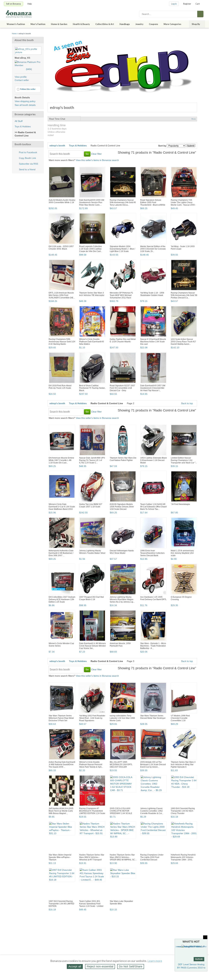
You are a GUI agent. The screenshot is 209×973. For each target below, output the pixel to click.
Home (14, 34)
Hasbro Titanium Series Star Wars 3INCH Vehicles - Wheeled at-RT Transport (91, 857)
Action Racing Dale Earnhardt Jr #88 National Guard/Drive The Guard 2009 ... (62, 764)
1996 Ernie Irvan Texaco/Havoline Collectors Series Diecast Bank (152, 553)
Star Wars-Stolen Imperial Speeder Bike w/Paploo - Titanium (60, 857)
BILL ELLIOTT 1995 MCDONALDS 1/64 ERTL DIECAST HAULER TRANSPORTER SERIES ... (122, 766)
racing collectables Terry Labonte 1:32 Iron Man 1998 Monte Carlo (122, 718)
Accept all (74, 966)
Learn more (154, 961)
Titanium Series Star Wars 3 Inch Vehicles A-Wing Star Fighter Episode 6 (183, 764)
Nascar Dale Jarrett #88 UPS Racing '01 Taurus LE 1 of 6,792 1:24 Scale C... (92, 460)
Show (193, 119)
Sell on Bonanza (13, 3)
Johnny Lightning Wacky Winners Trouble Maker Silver (92, 551)
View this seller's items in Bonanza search (97, 160)
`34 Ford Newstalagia (180, 504)
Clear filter (96, 154)
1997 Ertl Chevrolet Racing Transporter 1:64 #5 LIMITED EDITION (61, 903)
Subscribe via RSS (28, 163)
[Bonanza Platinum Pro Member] (28, 65)
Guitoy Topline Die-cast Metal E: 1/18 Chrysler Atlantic (123, 340)
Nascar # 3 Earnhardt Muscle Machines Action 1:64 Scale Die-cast (153, 341)
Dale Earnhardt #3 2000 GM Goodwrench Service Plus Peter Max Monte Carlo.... (91, 202)
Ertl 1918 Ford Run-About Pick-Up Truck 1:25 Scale (60, 386)
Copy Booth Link (27, 158)
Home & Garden (59, 24)
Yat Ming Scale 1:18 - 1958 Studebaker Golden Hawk (152, 294)
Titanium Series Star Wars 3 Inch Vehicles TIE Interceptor (91, 294)
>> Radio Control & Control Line (25, 134)
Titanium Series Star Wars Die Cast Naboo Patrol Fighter (123, 459)
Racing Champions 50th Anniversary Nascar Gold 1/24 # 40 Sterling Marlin (62, 341)
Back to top (187, 403)
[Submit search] (200, 14)
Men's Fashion (38, 24)
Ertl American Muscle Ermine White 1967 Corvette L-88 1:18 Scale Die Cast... (61, 460)
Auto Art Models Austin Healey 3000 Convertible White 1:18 (62, 201)
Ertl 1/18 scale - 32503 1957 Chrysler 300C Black (61, 247)
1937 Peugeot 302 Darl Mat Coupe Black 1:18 (91, 598)
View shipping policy (25, 101)
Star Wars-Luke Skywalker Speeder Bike (121, 902)
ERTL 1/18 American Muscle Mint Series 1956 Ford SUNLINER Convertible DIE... (62, 295)
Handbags (125, 24)
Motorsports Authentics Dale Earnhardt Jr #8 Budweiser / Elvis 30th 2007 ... (61, 553)
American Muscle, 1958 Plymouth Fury (120, 644)
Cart (197, 3)
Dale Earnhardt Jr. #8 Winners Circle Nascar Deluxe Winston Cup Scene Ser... (92, 645)
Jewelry (139, 24)
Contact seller (22, 80)
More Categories (172, 24)
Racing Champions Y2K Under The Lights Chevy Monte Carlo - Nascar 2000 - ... (183, 203)
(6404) (23, 69)
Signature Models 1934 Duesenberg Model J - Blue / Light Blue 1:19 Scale (122, 248)
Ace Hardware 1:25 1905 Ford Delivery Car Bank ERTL (153, 598)
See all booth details (25, 105)
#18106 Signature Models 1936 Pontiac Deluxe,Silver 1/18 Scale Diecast (122, 506)
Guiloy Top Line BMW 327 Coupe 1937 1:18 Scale (90, 505)
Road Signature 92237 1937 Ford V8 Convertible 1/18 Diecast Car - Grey (122, 388)
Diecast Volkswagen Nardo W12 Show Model (122, 551)
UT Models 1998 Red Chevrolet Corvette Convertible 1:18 (180, 718)
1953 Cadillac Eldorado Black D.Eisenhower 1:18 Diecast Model (153, 460)
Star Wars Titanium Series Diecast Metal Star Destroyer (153, 717)
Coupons (153, 24)
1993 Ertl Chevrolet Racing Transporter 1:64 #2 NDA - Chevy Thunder (183, 810)
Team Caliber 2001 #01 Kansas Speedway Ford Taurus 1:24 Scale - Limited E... (91, 905)
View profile (21, 77)
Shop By (196, 24)
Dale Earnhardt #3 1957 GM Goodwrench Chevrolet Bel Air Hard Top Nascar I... (152, 388)
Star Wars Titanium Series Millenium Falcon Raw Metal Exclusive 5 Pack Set (61, 718)
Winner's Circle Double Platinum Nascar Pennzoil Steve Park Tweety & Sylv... (91, 764)
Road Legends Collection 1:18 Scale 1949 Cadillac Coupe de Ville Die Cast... (90, 248)
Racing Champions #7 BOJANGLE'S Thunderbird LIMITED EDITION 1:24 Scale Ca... (92, 812)
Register (187, 3)
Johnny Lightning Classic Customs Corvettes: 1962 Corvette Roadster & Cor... (151, 810)
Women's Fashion (16, 24)
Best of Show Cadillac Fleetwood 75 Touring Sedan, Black (92, 388)
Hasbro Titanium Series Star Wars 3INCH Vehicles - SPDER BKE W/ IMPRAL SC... (123, 857)
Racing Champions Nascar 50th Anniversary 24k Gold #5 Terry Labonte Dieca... (123, 202)
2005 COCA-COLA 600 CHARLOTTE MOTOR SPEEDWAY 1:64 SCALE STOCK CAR (121, 812)
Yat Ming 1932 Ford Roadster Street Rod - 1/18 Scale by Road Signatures (92, 718)
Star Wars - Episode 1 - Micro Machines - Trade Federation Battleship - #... (153, 645)
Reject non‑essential (100, 966)
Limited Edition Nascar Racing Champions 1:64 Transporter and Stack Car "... (184, 460)
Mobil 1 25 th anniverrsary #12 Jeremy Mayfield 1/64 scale (182, 553)
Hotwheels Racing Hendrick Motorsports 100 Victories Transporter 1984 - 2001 (183, 857)
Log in (174, 3)
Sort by (162, 145)
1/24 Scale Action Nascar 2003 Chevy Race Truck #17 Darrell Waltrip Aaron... (183, 341)
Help (29, 3)
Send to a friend (27, 169)
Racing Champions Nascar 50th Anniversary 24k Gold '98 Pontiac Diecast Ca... (184, 295)
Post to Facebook (28, 152)
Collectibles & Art (104, 24)
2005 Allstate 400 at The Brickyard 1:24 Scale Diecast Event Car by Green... (153, 764)
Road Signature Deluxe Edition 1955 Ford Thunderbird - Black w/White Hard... (152, 203)
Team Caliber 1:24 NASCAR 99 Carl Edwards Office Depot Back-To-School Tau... (153, 506)
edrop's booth (57, 145)
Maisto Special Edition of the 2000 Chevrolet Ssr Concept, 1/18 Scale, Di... (153, 248)
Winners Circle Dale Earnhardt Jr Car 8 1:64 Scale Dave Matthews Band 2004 (62, 506)
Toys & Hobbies (23, 126)
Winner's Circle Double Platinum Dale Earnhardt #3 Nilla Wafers (91, 341)
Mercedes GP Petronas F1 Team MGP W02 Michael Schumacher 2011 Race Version (121, 296)
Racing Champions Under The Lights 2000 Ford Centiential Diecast (151, 857)
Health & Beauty (81, 24)
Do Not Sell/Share (130, 966)
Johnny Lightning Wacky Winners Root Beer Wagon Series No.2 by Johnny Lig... (122, 599)
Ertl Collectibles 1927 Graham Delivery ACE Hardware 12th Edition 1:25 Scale (62, 599)
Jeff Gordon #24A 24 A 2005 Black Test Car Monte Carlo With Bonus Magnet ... (61, 810)
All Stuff (19, 121)
